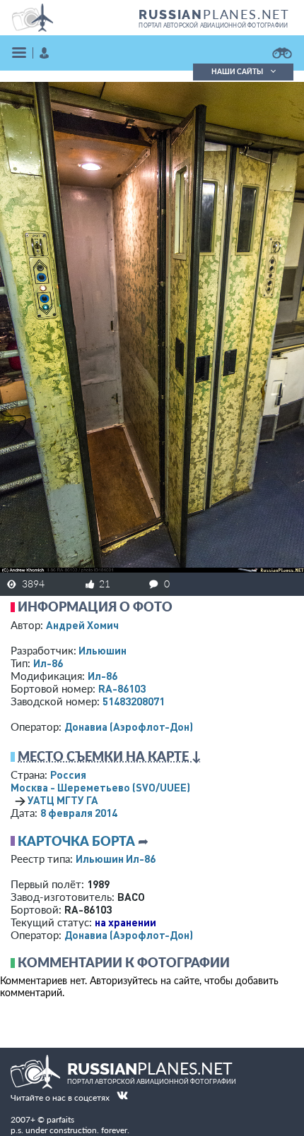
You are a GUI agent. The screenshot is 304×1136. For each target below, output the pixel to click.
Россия (68, 774)
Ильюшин (102, 650)
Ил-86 (48, 663)
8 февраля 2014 (78, 812)
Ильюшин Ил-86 (116, 858)
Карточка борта (76, 841)
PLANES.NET (214, 14)
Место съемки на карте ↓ (109, 756)
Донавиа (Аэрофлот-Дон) (128, 726)
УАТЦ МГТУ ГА (63, 800)
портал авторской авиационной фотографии (213, 25)
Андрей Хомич (82, 624)
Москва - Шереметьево (100, 787)
